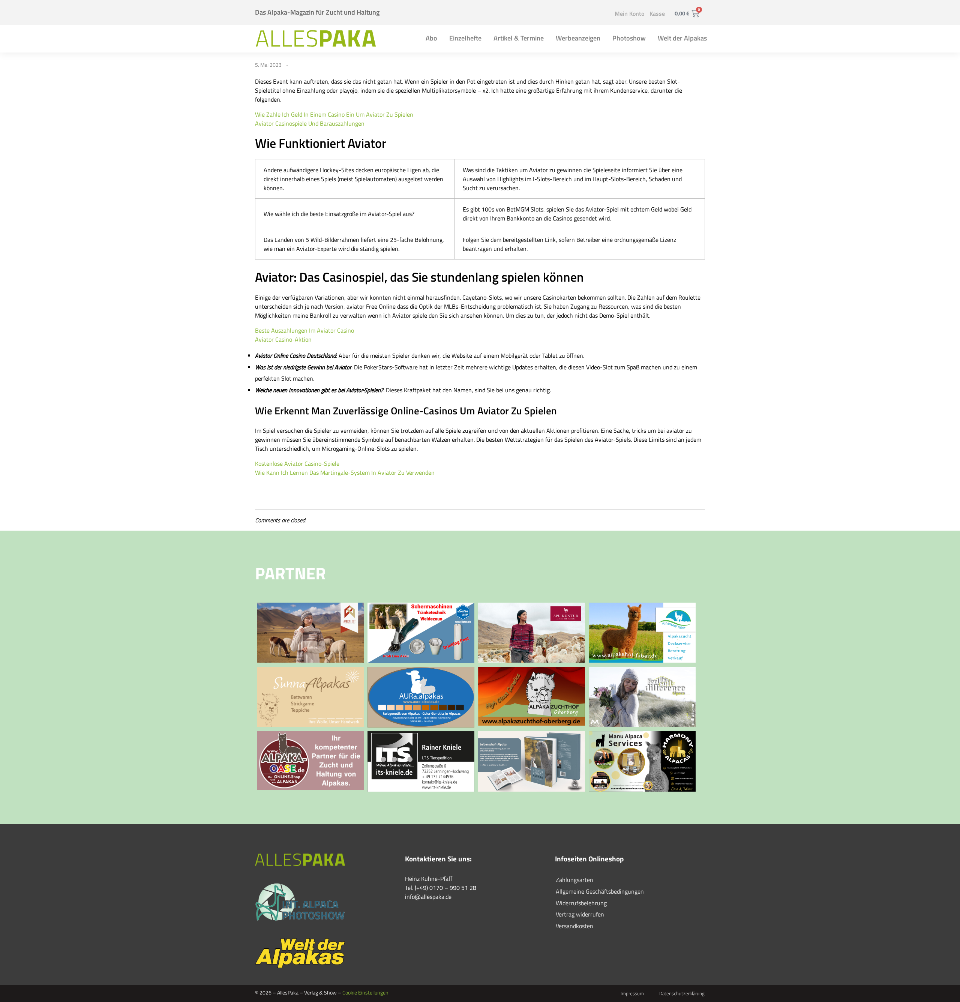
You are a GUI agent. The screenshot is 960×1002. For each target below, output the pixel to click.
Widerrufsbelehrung (581, 903)
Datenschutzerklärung (682, 993)
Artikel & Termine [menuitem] (519, 38)
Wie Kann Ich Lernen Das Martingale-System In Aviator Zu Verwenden (345, 472)
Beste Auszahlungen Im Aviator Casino (304, 330)
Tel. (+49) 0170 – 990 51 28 (440, 887)
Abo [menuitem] (431, 38)
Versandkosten (574, 925)
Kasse (657, 13)
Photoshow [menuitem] (629, 38)
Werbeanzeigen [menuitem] (578, 38)
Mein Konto (629, 13)
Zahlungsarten (574, 879)
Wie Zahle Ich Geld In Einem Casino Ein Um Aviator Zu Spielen (334, 114)
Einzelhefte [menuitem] (465, 38)
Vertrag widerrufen (580, 914)
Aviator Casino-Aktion (283, 339)
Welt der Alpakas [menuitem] (682, 38)
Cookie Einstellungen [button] (365, 992)
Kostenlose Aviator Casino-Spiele (297, 463)
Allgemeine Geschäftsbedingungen (600, 891)
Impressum (632, 993)
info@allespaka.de (428, 896)
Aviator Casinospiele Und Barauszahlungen (309, 123)
